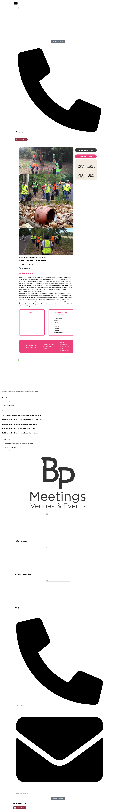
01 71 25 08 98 (26, 268)
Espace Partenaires (10, 451)
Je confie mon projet (10, 447)
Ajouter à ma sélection (86, 150)
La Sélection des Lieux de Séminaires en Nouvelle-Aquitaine (22, 420)
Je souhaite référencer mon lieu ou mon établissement (19, 443)
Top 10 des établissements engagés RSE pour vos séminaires (22, 415)
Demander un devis (86, 156)
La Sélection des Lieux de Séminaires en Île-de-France (20, 433)
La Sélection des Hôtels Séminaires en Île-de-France (19, 424)
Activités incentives (29, 257)
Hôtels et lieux (8, 402)
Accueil (21, 257)
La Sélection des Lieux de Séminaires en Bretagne (18, 428)
